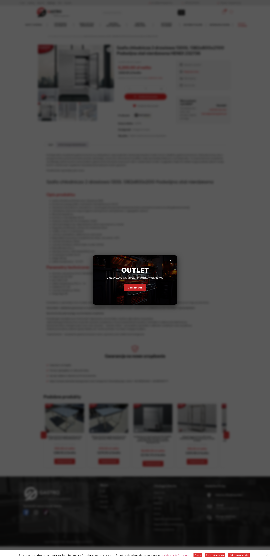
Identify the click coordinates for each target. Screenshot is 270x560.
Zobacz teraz (135, 288)
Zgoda (198, 555)
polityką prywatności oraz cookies (177, 555)
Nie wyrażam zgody (215, 555)
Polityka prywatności (239, 555)
